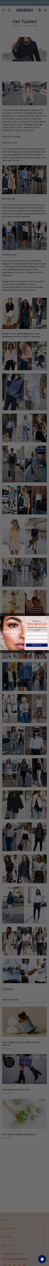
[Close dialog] (47, 617)
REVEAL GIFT (37, 645)
